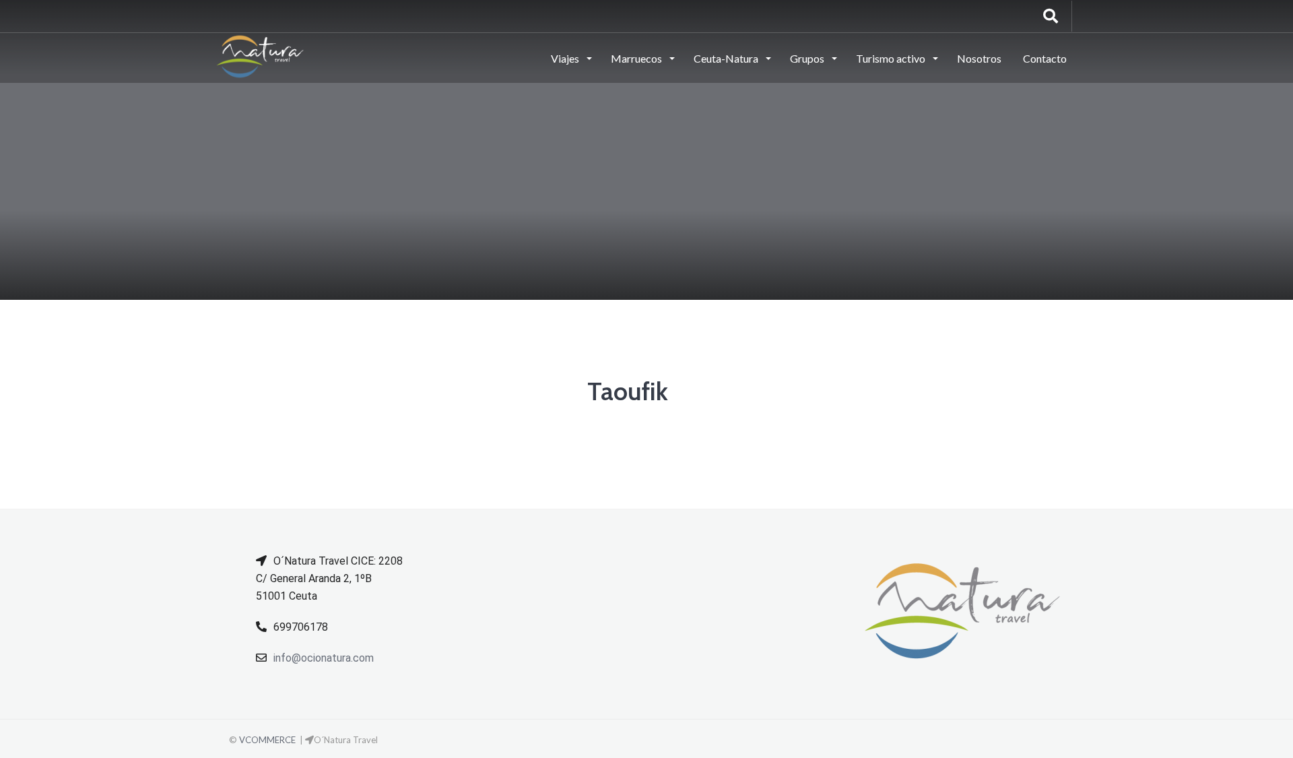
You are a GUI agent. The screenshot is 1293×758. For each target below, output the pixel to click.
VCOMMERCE (267, 739)
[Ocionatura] (260, 57)
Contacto (1045, 58)
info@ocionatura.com (323, 658)
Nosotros (979, 58)
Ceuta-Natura (727, 58)
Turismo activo (891, 58)
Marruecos (637, 58)
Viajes (566, 58)
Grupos (808, 58)
